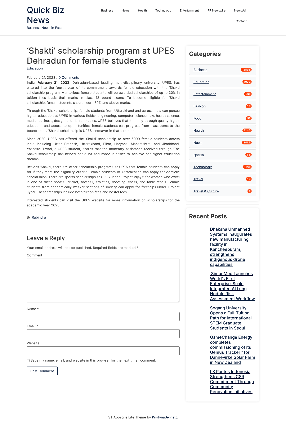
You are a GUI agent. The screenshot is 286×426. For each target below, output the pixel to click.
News (125, 10)
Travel (198, 179)
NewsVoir (240, 10)
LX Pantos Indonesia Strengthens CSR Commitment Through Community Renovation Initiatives (232, 381)
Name (33, 308)
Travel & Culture (206, 191)
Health (142, 10)
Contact (241, 21)
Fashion (199, 106)
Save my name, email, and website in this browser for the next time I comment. (93, 360)
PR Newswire (216, 10)
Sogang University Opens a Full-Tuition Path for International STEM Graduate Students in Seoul (231, 318)
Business (107, 10)
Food (197, 118)
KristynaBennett (164, 417)
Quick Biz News (45, 15)
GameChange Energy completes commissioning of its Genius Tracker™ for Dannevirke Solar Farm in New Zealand (232, 350)
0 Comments (69, 77)
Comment (34, 255)
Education (35, 68)
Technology (163, 10)
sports (198, 155)
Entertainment (189, 10)
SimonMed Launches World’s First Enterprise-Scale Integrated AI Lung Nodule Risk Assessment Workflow (232, 286)
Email (32, 326)
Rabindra (39, 217)
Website (33, 343)
